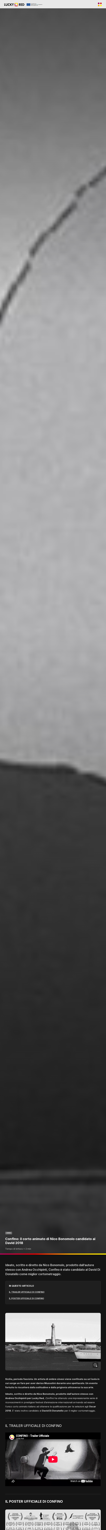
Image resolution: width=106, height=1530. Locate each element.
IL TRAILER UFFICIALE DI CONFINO (26, 1292)
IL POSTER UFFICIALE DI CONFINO (26, 1298)
